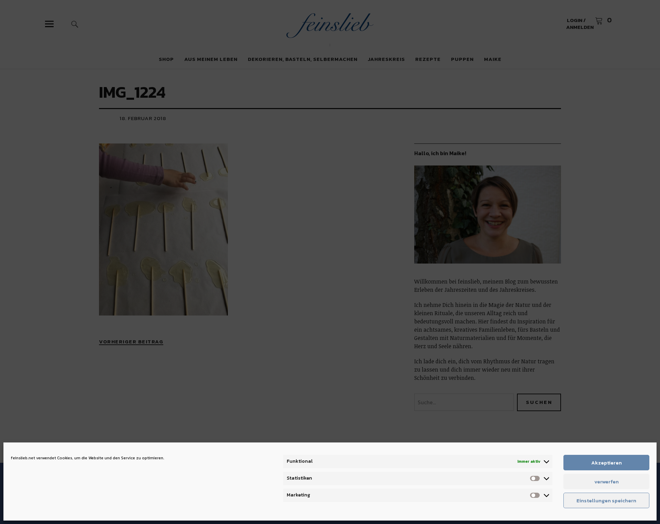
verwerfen (606, 481)
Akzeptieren (606, 463)
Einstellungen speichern (606, 500)
